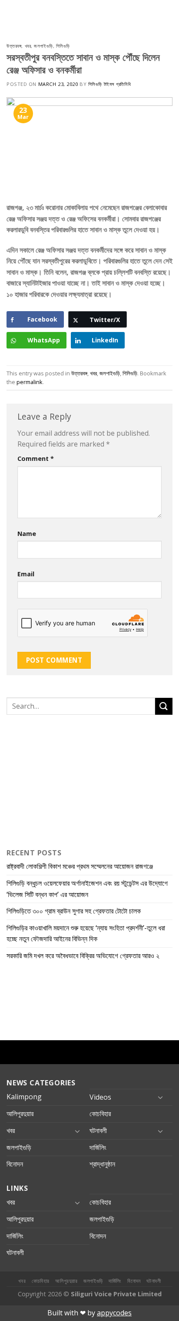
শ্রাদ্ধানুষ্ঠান (102, 1164)
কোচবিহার (100, 1113)
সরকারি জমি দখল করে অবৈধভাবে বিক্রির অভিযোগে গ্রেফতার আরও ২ (83, 955)
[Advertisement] (61, 779)
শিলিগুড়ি (63, 46)
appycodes (114, 1313)
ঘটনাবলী (98, 1130)
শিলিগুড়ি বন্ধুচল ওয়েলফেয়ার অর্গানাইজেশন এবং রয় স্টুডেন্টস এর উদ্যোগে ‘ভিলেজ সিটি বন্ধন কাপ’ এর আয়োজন (87, 888)
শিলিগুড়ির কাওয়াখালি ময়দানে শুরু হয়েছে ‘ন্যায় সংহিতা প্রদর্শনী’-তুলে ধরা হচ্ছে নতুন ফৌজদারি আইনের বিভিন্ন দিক (86, 933)
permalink (30, 382)
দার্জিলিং (98, 1147)
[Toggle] (160, 1097)
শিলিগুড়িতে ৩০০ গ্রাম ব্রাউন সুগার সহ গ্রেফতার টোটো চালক (74, 911)
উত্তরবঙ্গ (14, 46)
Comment (35, 458)
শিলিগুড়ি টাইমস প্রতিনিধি (109, 84)
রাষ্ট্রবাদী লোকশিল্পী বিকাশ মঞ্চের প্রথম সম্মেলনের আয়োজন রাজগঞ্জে (80, 866)
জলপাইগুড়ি (43, 46)
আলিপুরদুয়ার (20, 1113)
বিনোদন (15, 1164)
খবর (28, 46)
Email (25, 574)
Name (26, 533)
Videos (100, 1097)
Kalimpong (24, 1096)
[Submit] (163, 706)
